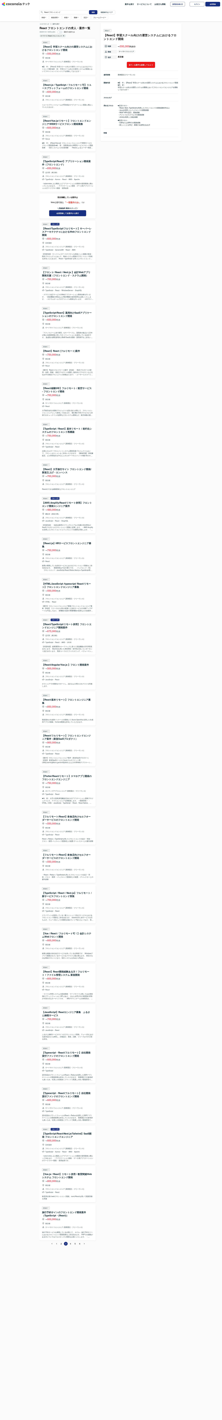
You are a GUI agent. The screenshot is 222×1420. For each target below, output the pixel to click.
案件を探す (129, 4)
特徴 (65, 17)
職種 (75, 17)
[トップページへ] (16, 4)
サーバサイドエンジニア (126, 51)
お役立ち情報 (160, 4)
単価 (43, 17)
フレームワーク (99, 17)
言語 (85, 17)
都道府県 (54, 17)
